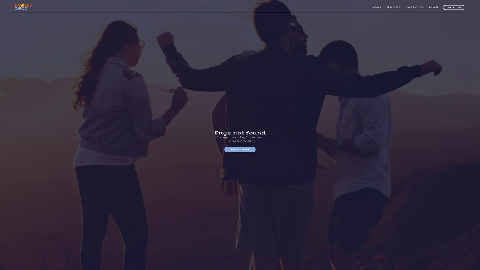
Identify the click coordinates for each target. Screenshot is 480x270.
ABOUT (377, 7)
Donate (434, 7)
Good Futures (415, 7)
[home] (23, 5)
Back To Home (240, 149)
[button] (393, 7)
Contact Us (454, 7)
